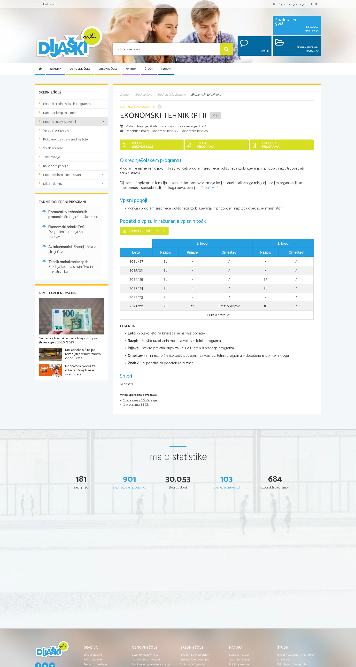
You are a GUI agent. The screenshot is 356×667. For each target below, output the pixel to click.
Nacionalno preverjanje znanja (151, 664)
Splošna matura (239, 654)
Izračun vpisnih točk (144, 231)
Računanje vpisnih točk (59, 113)
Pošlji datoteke (93, 659)
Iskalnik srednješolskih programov (67, 104)
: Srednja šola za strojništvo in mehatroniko (70, 266)
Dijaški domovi (53, 184)
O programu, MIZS (136, 404)
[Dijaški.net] (52, 651)
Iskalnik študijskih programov (296, 654)
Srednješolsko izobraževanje (63, 175)
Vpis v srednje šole (56, 130)
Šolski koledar (53, 148)
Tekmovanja (51, 157)
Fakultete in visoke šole (291, 664)
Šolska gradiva (93, 654)
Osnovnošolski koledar (146, 659)
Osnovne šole (80, 69)
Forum (165, 69)
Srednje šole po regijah (194, 659)
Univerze (283, 659)
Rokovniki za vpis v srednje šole (65, 139)
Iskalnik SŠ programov (194, 654)
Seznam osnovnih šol (145, 654)
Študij (149, 69)
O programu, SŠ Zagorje (140, 400)
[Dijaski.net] (69, 43)
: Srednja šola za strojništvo (73, 249)
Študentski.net (47, 4)
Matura (131, 69)
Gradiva (55, 69)
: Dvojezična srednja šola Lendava (66, 232)
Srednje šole (108, 69)
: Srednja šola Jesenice (73, 214)
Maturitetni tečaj (239, 659)
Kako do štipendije (55, 166)
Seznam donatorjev (96, 664)
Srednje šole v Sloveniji (59, 122)
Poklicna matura (239, 664)
